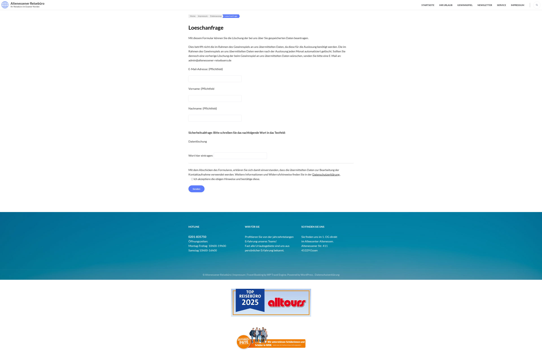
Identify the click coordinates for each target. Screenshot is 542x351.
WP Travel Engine (276, 274)
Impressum (517, 5)
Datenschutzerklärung (326, 174)
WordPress (307, 274)
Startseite (427, 5)
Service (501, 5)
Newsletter (484, 5)
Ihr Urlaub (445, 5)
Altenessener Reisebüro (27, 3)
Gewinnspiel (465, 5)
